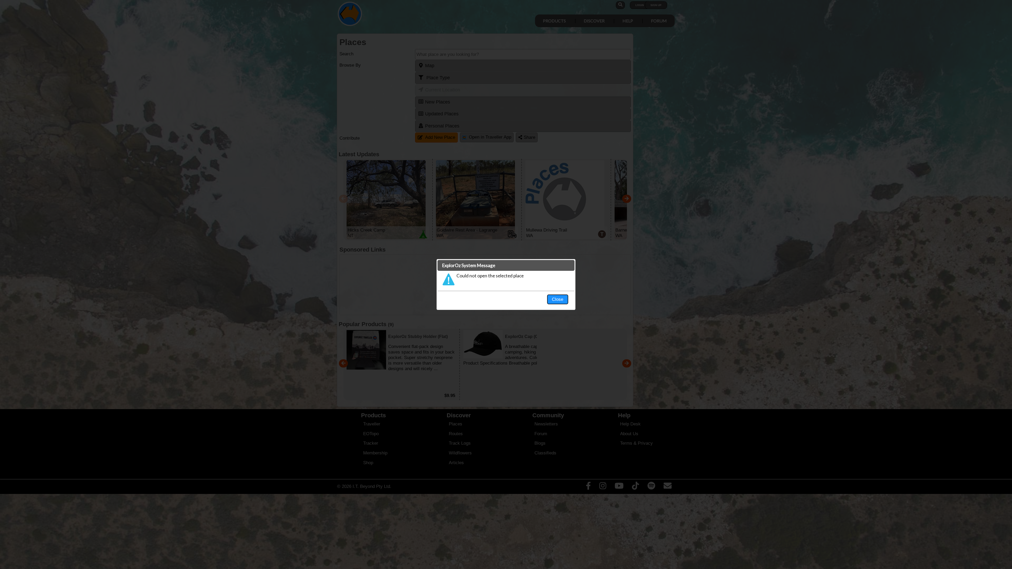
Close (557, 299)
